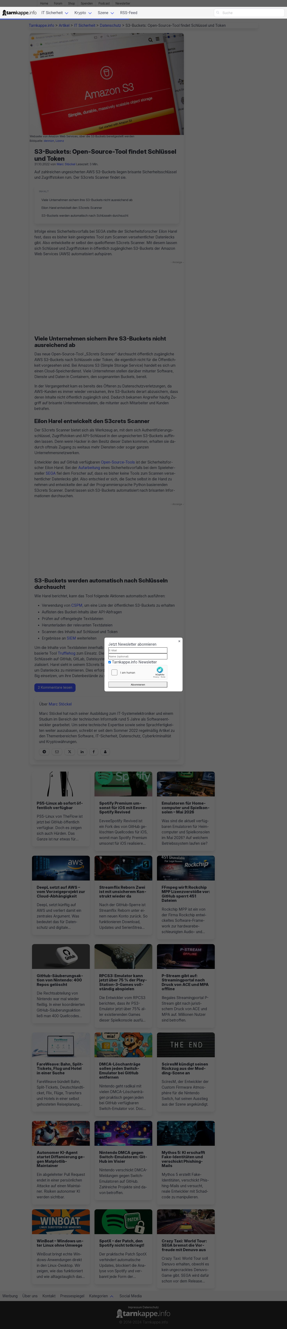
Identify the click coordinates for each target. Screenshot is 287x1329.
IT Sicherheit (52, 12)
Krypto (80, 12)
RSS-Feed (128, 12)
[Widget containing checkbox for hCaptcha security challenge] (137, 672)
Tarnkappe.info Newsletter (134, 662)
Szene (103, 12)
